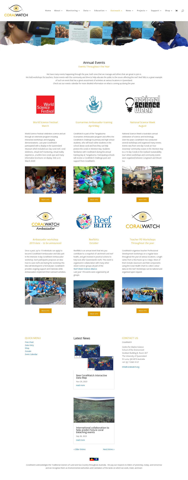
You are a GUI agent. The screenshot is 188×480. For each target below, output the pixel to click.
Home (48, 11)
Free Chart (29, 342)
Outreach (115, 11)
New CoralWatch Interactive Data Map (91, 376)
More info (45, 199)
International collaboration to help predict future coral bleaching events (92, 430)
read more (80, 385)
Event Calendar (31, 354)
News (128, 11)
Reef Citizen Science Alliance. (85, 269)
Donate (28, 351)
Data (86, 11)
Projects (141, 11)
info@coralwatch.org (130, 367)
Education (99, 11)
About (57, 11)
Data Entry (29, 345)
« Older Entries (80, 449)
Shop (167, 11)
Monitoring (72, 11)
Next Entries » (108, 449)
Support (155, 11)
